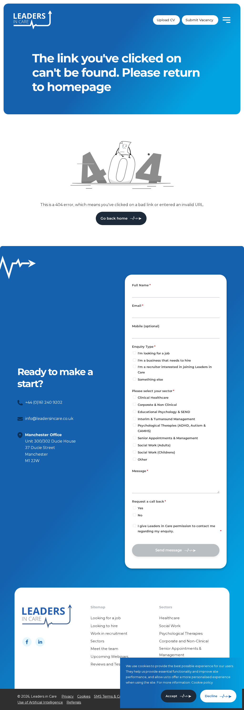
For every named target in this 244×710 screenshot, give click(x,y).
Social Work (169, 626)
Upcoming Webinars (109, 656)
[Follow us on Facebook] (27, 642)
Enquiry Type (142, 346)
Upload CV (166, 20)
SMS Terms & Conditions (114, 696)
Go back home (114, 218)
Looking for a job (106, 618)
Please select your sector (152, 391)
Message (139, 471)
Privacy (67, 696)
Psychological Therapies (181, 633)
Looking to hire (104, 626)
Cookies (83, 696)
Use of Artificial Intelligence (40, 702)
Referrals (73, 702)
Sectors (97, 641)
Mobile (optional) (145, 326)
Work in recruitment (109, 633)
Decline (211, 696)
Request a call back (148, 501)
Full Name (140, 285)
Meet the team (104, 648)
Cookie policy (202, 682)
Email (136, 305)
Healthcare (169, 618)
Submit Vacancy (199, 20)
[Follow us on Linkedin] (40, 642)
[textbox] (175, 292)
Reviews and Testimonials (113, 664)
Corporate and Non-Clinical (183, 641)
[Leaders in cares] (33, 20)
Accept (171, 696)
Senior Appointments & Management (180, 651)
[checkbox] (134, 525)
